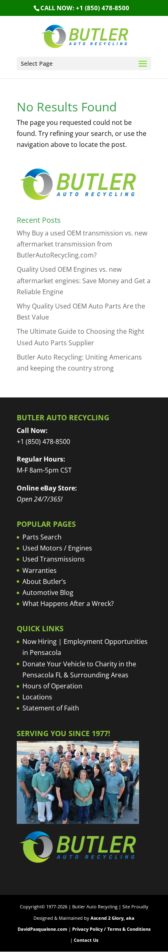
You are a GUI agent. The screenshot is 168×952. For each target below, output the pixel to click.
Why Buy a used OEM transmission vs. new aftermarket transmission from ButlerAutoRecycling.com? (82, 244)
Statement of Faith (50, 707)
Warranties (39, 570)
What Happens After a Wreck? (68, 603)
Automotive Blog (47, 592)
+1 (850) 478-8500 (43, 441)
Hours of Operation (52, 685)
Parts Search (42, 537)
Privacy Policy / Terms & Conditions (111, 929)
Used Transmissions (53, 559)
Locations (37, 696)
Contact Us (86, 940)
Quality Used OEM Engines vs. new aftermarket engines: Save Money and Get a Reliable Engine (83, 280)
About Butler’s (44, 581)
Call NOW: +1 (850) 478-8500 (84, 8)
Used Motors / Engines (57, 548)
